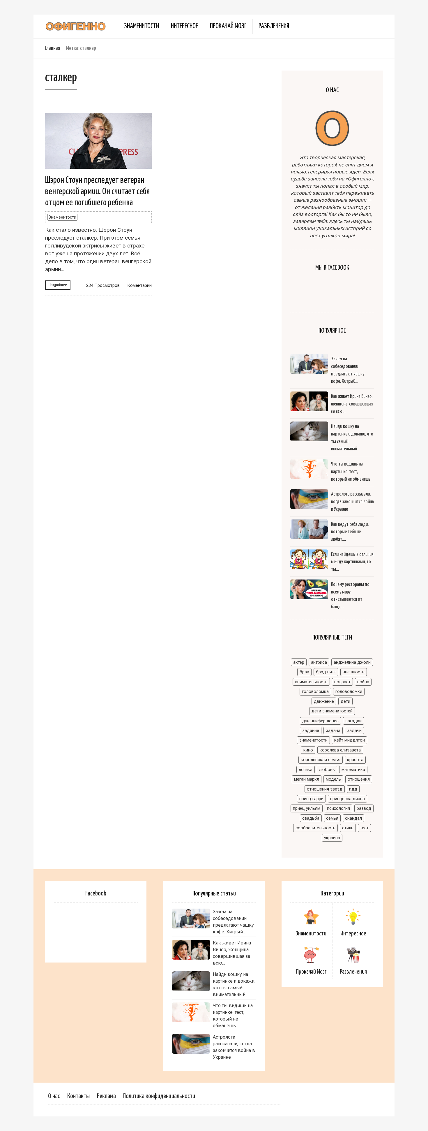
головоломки (348, 691)
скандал (353, 818)
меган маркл (306, 779)
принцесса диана (347, 798)
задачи (354, 730)
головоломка (315, 691)
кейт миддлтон (349, 740)
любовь (327, 769)
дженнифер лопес (320, 720)
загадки (353, 720)
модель (333, 779)
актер (298, 662)
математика (353, 769)
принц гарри (311, 798)
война (363, 681)
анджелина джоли (352, 662)
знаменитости (313, 740)
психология (338, 808)
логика (305, 769)
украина (332, 837)
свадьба (310, 818)
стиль (347, 827)
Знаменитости (141, 26)
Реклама (106, 1096)
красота (355, 759)
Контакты (78, 1096)
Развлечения (274, 26)
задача (333, 730)
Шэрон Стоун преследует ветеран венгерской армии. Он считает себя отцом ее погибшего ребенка (97, 191)
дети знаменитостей (332, 711)
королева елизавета (340, 750)
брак (304, 672)
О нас (54, 1096)
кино (308, 750)
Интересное (184, 26)
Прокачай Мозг (228, 26)
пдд (353, 789)
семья (332, 818)
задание (310, 730)
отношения (359, 779)
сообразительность (315, 827)
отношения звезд (324, 789)
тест (364, 827)
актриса (319, 662)
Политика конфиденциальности (159, 1096)
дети (345, 701)
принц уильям (306, 808)
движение (324, 701)
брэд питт (326, 672)
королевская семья (320, 759)
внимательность (311, 681)
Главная (52, 48)
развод (364, 808)
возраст (342, 681)
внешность (354, 672)
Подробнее (58, 285)
